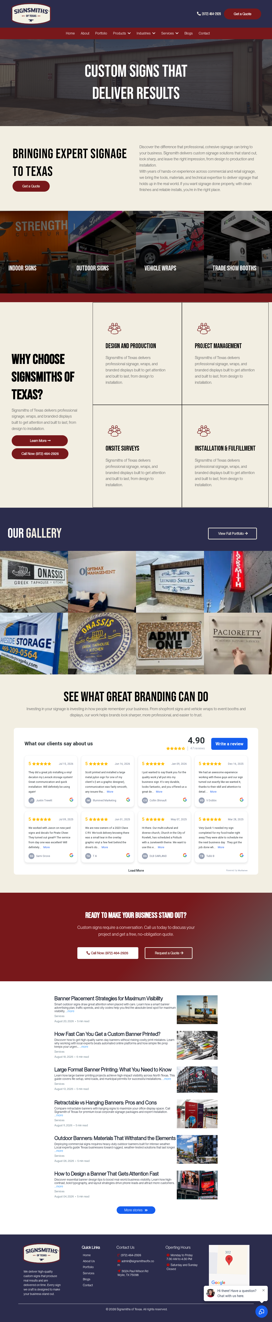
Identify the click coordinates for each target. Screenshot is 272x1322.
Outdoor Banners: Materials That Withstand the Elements (115, 1138)
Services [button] (168, 33)
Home (87, 1255)
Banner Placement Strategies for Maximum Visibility (108, 998)
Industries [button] (144, 33)
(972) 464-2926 (211, 14)
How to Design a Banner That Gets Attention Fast (106, 1174)
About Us (89, 1261)
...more (70, 1011)
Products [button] (120, 33)
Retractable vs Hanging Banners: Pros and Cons (105, 1102)
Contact (88, 1285)
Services (88, 1273)
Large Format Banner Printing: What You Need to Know (113, 1069)
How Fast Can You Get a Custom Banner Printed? (107, 1034)
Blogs (86, 1279)
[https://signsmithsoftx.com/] (48, 1253)
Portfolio (88, 1267)
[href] (229, 1265)
